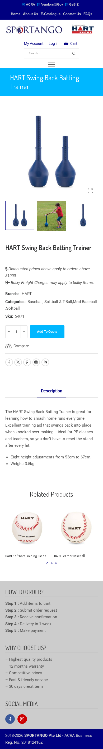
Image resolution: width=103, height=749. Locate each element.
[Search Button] (74, 54)
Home (15, 14)
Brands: (12, 293)
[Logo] (50, 29)
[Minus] (9, 332)
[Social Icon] (9, 362)
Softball (13, 308)
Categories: (15, 301)
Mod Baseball (85, 301)
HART (27, 293)
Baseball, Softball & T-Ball (49, 301)
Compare (21, 346)
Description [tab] (51, 390)
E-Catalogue (50, 14)
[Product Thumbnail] (51, 151)
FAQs (87, 14)
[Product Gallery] (90, 191)
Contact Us (72, 14)
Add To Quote (47, 332)
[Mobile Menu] (51, 65)
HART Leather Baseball (69, 556)
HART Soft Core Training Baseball (27, 556)
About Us (30, 14)
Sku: (9, 316)
